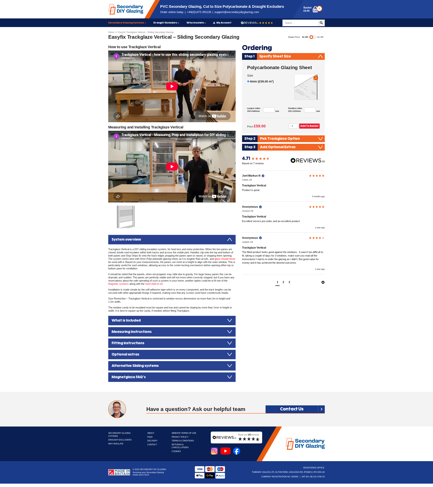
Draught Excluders (165, 22)
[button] (277, 282)
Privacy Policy (180, 437)
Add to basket (309, 126)
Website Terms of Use (184, 433)
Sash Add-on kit (154, 284)
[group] (283, 159)
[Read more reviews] (257, 23)
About (150, 433)
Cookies (176, 451)
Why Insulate (195, 22)
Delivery (152, 440)
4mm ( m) (262, 81)
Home (111, 32)
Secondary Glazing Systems (126, 22)
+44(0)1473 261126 (199, 12)
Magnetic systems (118, 284)
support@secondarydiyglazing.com (236, 12)
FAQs (150, 437)
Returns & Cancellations (180, 446)
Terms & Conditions (183, 440)
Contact (152, 444)
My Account (223, 22)
